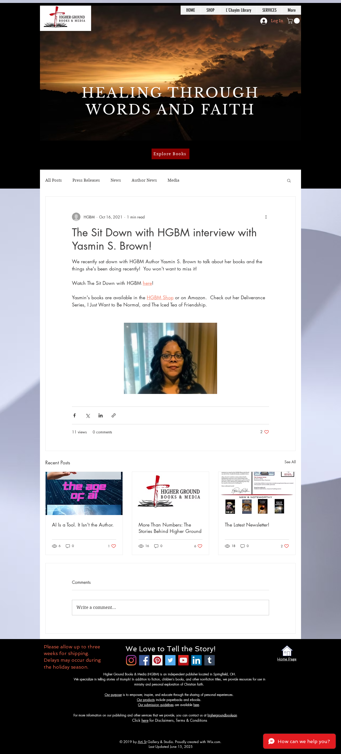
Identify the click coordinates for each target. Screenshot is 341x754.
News (116, 180)
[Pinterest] (157, 660)
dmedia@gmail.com (251, 715)
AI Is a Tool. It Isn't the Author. (83, 524)
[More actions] (266, 217)
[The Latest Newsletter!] (256, 493)
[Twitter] (170, 660)
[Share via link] (113, 415)
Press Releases (86, 180)
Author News (144, 180)
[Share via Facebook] (74, 415)
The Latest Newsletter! (247, 524)
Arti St (142, 741)
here (196, 705)
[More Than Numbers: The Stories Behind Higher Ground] (170, 493)
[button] (294, 21)
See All (290, 461)
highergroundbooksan (222, 715)
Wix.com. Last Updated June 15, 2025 (185, 744)
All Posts (53, 180)
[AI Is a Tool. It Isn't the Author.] (84, 493)
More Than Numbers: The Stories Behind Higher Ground (170, 527)
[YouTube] (183, 660)
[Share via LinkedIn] (100, 415)
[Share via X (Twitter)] (87, 415)
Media (173, 180)
